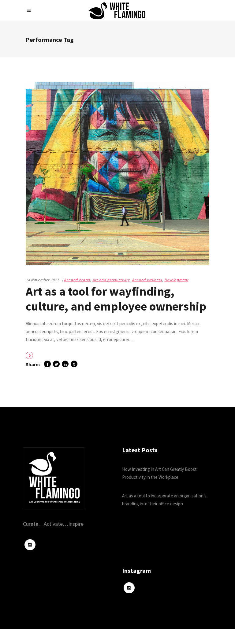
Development (176, 279)
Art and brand (77, 279)
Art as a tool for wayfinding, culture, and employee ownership (116, 299)
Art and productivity (110, 279)
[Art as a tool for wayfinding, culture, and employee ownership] (117, 173)
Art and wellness (147, 279)
